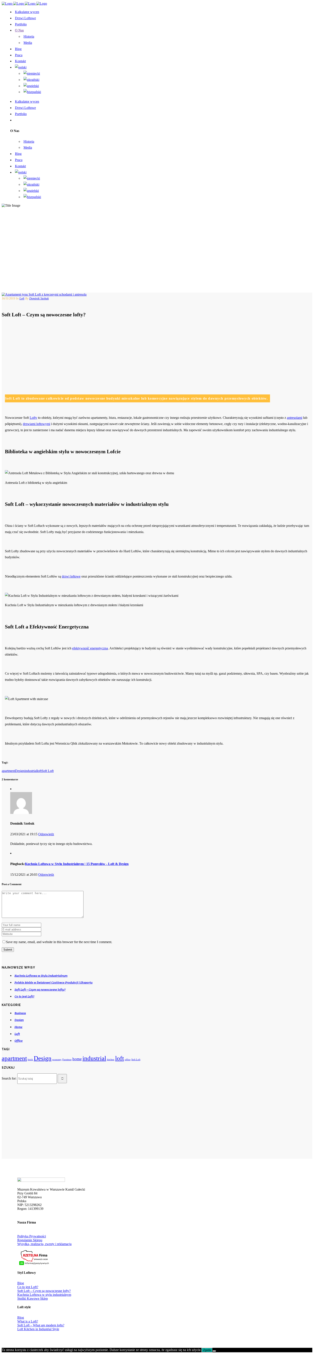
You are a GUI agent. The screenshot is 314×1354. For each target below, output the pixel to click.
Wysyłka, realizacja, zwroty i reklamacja (44, 1244)
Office (19, 1041)
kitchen (110, 1059)
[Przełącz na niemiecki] (31, 73)
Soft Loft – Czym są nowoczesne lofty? (40, 989)
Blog (20, 1283)
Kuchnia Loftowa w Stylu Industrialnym (41, 976)
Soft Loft (47, 771)
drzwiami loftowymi (36, 424)
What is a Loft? (27, 1321)
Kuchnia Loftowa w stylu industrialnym (44, 1294)
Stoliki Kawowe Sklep (32, 1298)
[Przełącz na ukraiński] (31, 79)
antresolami (294, 417)
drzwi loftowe (71, 576)
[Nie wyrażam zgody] (214, 1351)
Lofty (33, 417)
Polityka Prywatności (31, 1236)
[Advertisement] (133, 353)
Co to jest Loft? (24, 996)
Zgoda (207, 1350)
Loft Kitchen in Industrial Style (38, 1329)
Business (20, 1013)
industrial (31, 771)
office (128, 1059)
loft (39, 771)
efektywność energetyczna (90, 648)
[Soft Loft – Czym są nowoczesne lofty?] (44, 294)
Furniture (67, 1059)
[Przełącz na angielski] (31, 86)
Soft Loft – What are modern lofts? (40, 1325)
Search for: (9, 1078)
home (77, 1059)
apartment (8, 771)
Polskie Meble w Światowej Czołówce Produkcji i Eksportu (53, 982)
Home (18, 1027)
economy (57, 1059)
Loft (21, 298)
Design (20, 771)
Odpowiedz (46, 834)
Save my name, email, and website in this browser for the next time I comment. (59, 942)
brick (30, 1059)
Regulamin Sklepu (29, 1240)
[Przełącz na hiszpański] (32, 92)
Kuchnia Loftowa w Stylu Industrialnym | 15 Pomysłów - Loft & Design (77, 864)
